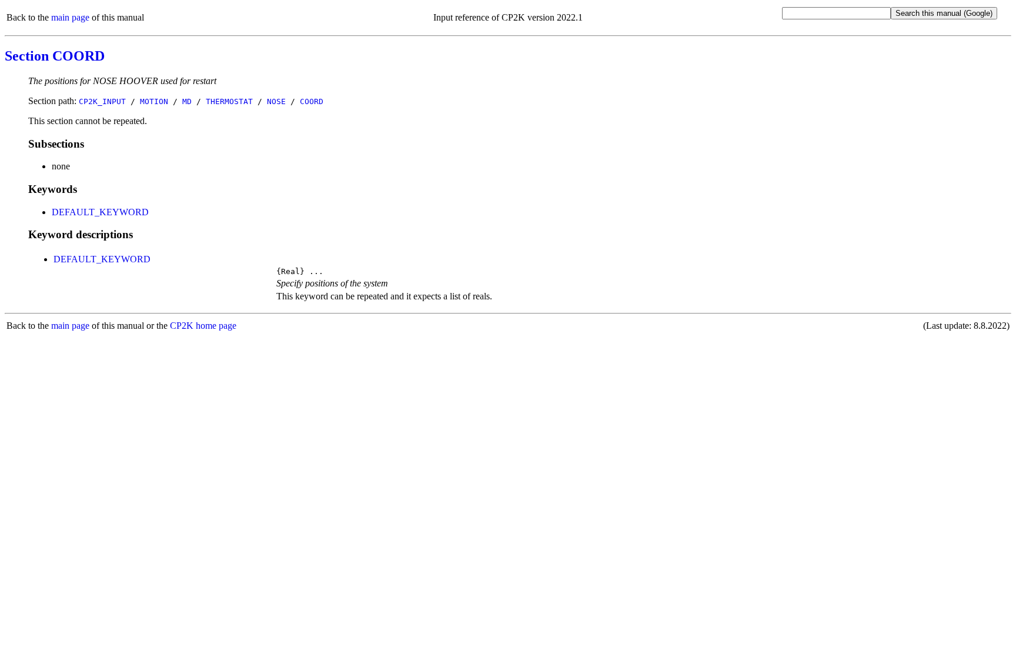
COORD (311, 101)
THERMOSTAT (229, 101)
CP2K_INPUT (102, 101)
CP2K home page (203, 326)
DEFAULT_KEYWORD (100, 212)
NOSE (276, 101)
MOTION (154, 101)
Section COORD (55, 56)
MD (187, 101)
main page (70, 17)
